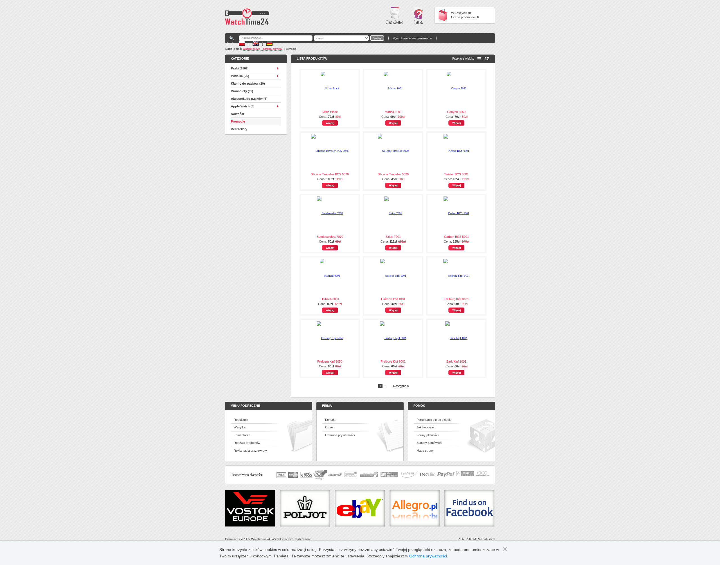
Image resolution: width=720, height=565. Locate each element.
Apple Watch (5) (243, 106)
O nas (329, 427)
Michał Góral (486, 539)
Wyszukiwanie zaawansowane (412, 38)
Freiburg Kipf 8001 (393, 361)
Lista (479, 58)
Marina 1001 (393, 112)
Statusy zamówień (429, 442)
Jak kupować (426, 427)
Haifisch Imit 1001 (393, 299)
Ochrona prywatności (340, 435)
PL (242, 43)
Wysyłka (240, 427)
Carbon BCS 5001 (456, 236)
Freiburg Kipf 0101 (456, 299)
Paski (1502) (240, 68)
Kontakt (330, 419)
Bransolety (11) (242, 91)
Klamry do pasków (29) (248, 83)
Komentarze (242, 435)
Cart (442, 15)
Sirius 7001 (393, 236)
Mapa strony (425, 450)
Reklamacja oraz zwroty (250, 450)
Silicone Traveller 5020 (393, 174)
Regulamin (241, 419)
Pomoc (418, 15)
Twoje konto (394, 15)
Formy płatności (427, 435)
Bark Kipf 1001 (456, 361)
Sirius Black (330, 112)
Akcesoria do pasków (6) (249, 98)
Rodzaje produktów (247, 442)
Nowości (237, 114)
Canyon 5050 (456, 112)
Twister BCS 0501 (456, 174)
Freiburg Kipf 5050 (329, 361)
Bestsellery (239, 129)
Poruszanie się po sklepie (434, 419)
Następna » (401, 386)
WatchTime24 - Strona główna (262, 48)
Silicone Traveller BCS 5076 (330, 174)
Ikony (487, 58)
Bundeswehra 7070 (330, 236)
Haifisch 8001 (330, 299)
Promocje (238, 121)
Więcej (330, 123)
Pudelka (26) (240, 76)
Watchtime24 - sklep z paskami (247, 16)
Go (377, 38)
